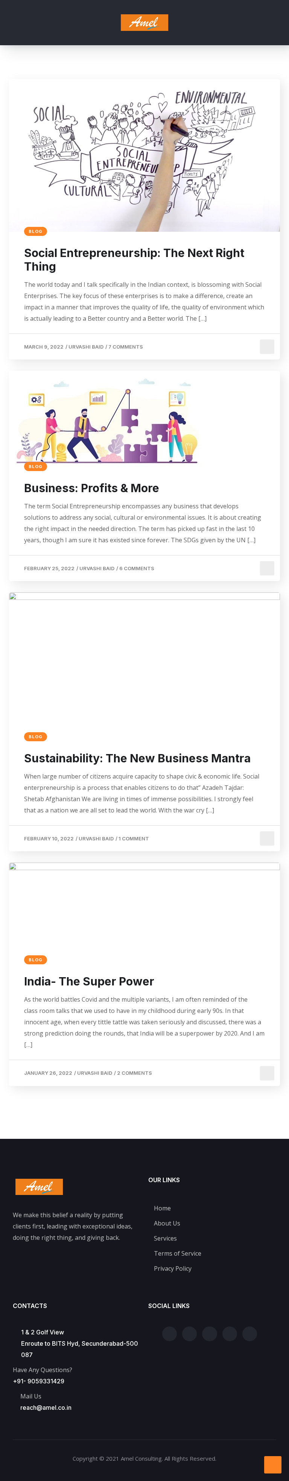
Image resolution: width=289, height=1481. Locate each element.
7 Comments (125, 347)
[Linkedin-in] (249, 1333)
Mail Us (30, 1396)
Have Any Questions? (42, 1370)
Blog (36, 231)
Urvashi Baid (85, 347)
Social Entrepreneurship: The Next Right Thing (134, 259)
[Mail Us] (16, 1396)
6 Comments (136, 568)
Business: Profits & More (91, 488)
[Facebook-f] (189, 1333)
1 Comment (134, 838)
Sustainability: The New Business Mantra (137, 758)
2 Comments (134, 1073)
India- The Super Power (89, 981)
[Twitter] (169, 1333)
